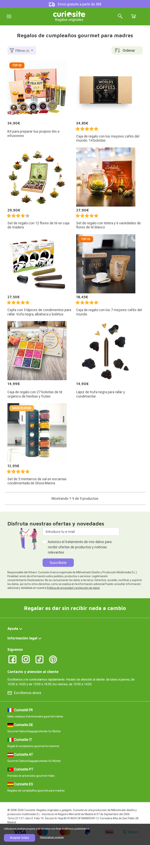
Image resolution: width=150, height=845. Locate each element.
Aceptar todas (19, 838)
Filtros (22, 51)
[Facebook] (12, 659)
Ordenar (129, 50)
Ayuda (12, 629)
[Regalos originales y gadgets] (69, 14)
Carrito (133, 16)
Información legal (22, 638)
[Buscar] (120, 16)
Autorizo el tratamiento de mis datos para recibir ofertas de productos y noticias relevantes (80, 547)
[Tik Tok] (39, 659)
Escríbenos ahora (27, 693)
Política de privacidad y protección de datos (73, 587)
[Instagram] (25, 659)
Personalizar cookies (52, 837)
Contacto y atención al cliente (32, 672)
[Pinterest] (53, 659)
